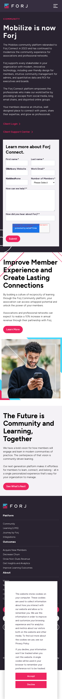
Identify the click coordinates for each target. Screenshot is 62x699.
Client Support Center (16, 131)
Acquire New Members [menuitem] (15, 550)
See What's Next (16, 486)
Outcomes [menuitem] (9, 541)
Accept (31, 676)
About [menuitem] (7, 572)
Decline (31, 684)
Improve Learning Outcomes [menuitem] (17, 567)
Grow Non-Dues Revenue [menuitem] (16, 558)
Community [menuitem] (9, 523)
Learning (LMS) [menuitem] (10, 528)
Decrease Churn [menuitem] (11, 554)
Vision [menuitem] (6, 580)
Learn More (13, 329)
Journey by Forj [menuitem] (11, 532)
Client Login (10, 123)
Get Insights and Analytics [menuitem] (16, 563)
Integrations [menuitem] (9, 537)
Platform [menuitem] (8, 515)
